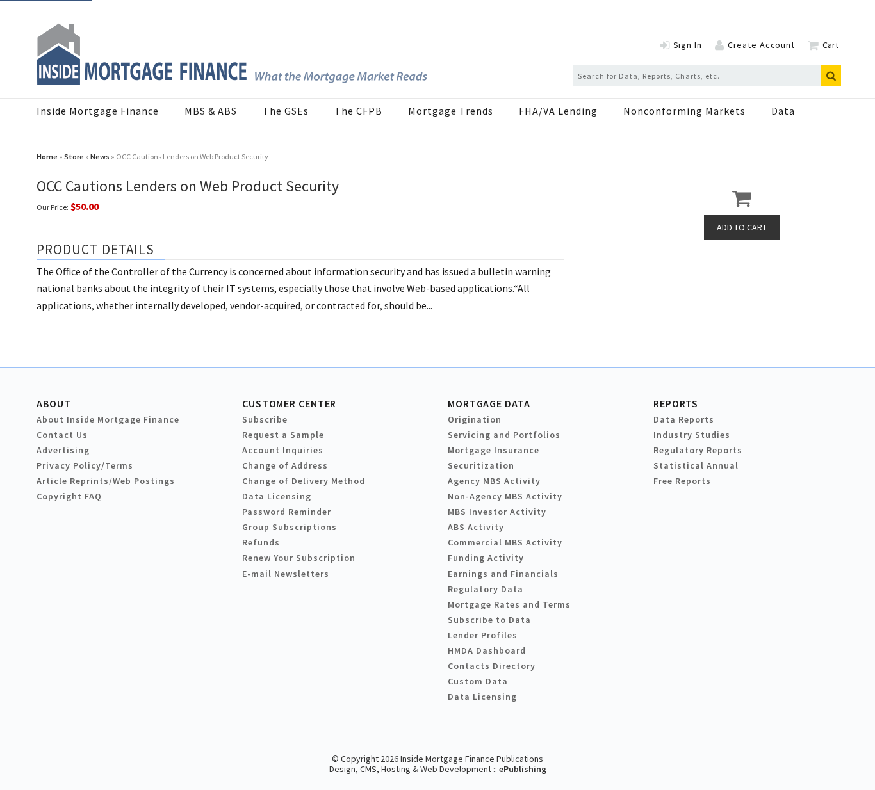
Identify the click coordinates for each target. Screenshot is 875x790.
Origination (475, 419)
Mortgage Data (489, 403)
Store (74, 156)
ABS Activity (476, 527)
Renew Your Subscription (299, 557)
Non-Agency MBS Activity (505, 496)
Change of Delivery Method (303, 481)
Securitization (481, 465)
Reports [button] (675, 403)
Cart (830, 45)
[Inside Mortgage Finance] (232, 81)
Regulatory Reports (697, 450)
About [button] (53, 403)
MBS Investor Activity (497, 511)
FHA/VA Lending (558, 110)
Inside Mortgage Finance (98, 110)
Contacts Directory (492, 666)
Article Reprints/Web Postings (106, 481)
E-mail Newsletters (285, 573)
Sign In (687, 45)
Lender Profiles (483, 635)
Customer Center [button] (289, 403)
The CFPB (358, 110)
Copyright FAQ (69, 496)
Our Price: (53, 207)
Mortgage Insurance (493, 450)
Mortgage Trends (450, 110)
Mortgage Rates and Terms (509, 604)
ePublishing (522, 769)
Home (47, 156)
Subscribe (265, 419)
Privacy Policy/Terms (85, 465)
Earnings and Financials (503, 573)
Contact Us (62, 434)
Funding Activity (486, 557)
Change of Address (285, 465)
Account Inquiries (282, 450)
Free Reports (682, 481)
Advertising (63, 450)
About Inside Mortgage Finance (108, 419)
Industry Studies (691, 434)
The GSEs (286, 110)
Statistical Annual (696, 465)
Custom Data (478, 681)
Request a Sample (283, 434)
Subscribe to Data (489, 619)
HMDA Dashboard (487, 650)
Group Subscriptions (289, 527)
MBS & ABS (210, 110)
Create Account (761, 45)
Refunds (261, 542)
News (100, 156)
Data (783, 110)
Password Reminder (286, 511)
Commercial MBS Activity (505, 542)
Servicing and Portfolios (504, 434)
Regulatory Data (485, 589)
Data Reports (683, 419)
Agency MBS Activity (494, 481)
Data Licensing (276, 496)
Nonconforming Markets (684, 110)
